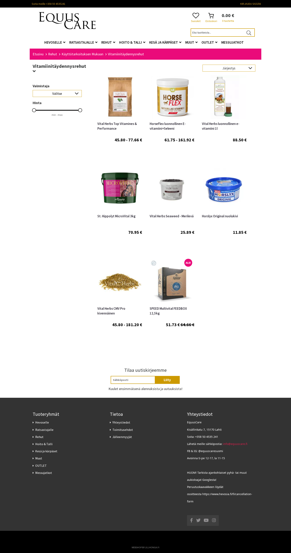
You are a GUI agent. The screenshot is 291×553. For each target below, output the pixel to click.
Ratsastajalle (44, 430)
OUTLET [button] (208, 42)
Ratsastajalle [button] (82, 42)
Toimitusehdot (122, 430)
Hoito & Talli (43, 444)
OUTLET (41, 466)
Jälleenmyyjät (122, 437)
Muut (38, 458)
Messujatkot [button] (232, 42)
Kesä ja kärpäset (46, 451)
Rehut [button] (107, 42)
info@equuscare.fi (235, 444)
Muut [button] (190, 42)
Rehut (39, 437)
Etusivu (38, 54)
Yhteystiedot (121, 422)
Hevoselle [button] (53, 42)
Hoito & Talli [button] (131, 42)
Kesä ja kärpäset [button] (164, 42)
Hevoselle (42, 422)
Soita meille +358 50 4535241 (48, 4)
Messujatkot (43, 473)
